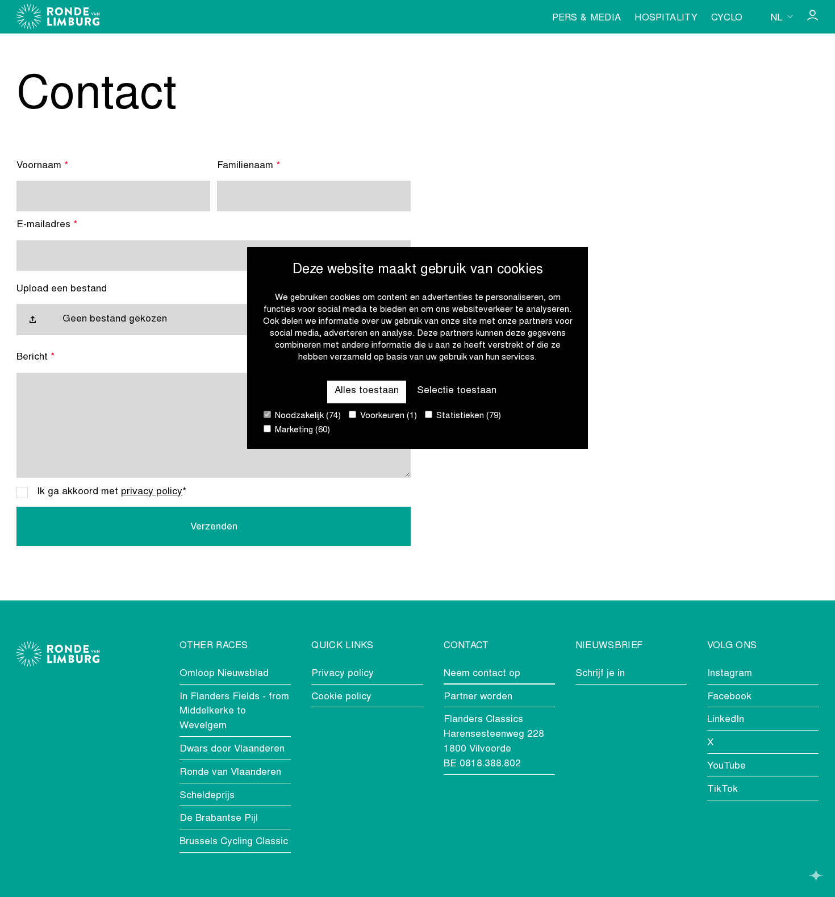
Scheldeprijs (207, 796)
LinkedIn (725, 720)
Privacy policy (342, 674)
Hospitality (666, 18)
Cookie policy (341, 697)
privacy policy (151, 492)
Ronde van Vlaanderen (230, 772)
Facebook (729, 697)
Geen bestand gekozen (114, 319)
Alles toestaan (367, 391)
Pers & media (586, 18)
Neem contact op (482, 674)
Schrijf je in (600, 674)
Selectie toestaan (456, 391)
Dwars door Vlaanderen (232, 749)
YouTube (726, 766)
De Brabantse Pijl (218, 818)
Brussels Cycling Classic (233, 842)
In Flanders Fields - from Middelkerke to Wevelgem (234, 712)
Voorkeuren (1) (387, 416)
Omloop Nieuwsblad (224, 674)
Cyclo (727, 18)
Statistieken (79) (467, 416)
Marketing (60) (301, 430)
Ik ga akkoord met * (111, 492)
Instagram (729, 674)
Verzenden (213, 527)
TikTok (722, 790)
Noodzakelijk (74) (307, 416)
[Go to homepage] (57, 16)
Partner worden (478, 697)
